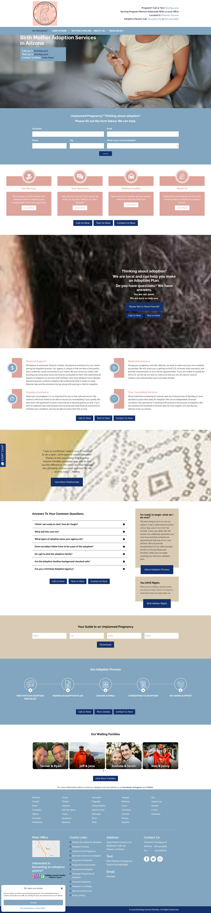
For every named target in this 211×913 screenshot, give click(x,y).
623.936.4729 (155, 19)
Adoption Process (80, 846)
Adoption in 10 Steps (82, 886)
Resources (116, 31)
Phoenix (165, 15)
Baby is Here (59, 31)
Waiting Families (81, 31)
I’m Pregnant (40, 31)
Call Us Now (83, 223)
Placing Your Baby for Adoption (87, 842)
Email (110, 129)
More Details (103, 711)
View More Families (105, 778)
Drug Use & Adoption (82, 860)
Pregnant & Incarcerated (83, 865)
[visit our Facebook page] (146, 859)
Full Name (37, 129)
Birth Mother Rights (157, 603)
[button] (62, 888)
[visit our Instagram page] (160, 859)
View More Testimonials (67, 482)
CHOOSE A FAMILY (105, 695)
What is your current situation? (122, 140)
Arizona (175, 15)
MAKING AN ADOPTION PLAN (68, 695)
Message (111, 876)
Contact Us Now (126, 223)
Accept (33, 902)
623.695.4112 (172, 8)
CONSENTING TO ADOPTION (143, 695)
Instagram (137, 787)
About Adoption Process (156, 569)
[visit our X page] (153, 859)
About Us (99, 31)
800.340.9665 (172, 19)
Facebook (127, 787)
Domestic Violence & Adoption (86, 855)
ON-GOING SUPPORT (180, 695)
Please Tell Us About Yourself (144, 306)
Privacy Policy (40, 908)
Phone (35, 140)
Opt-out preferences (27, 908)
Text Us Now (103, 223)
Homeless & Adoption (82, 869)
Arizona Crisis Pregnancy (84, 851)
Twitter (149, 787)
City (72, 140)
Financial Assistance (81, 882)
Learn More (29, 208)
